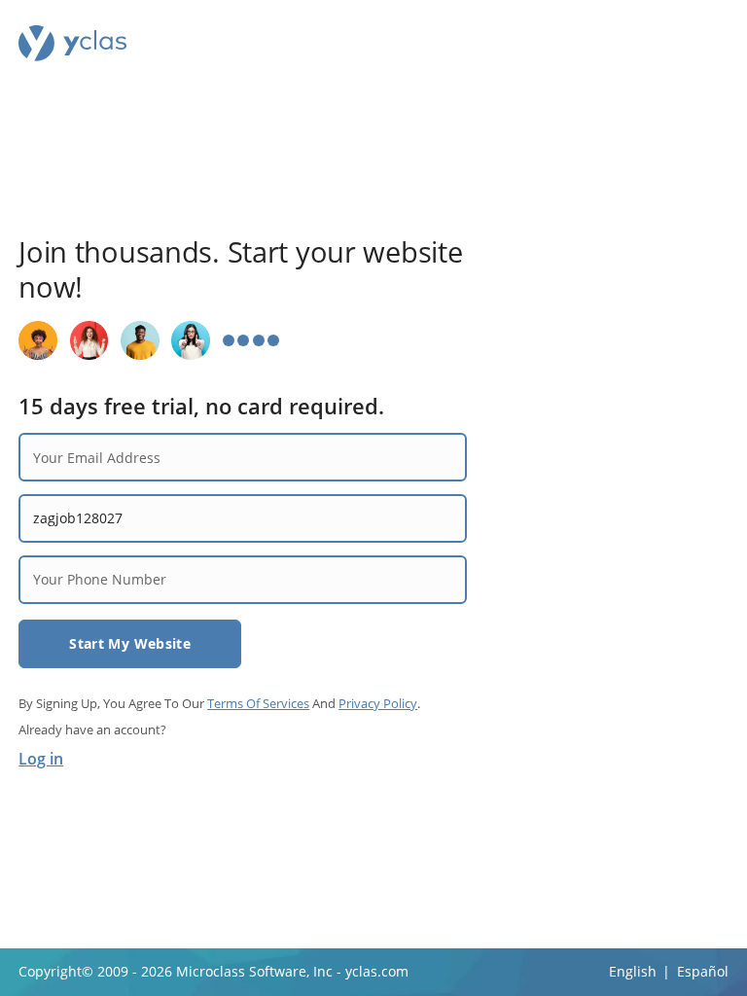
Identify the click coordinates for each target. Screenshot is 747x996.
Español (703, 971)
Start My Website (130, 643)
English (633, 971)
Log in (40, 758)
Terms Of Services (258, 703)
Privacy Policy (377, 703)
